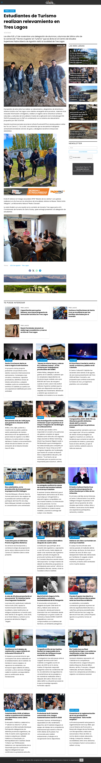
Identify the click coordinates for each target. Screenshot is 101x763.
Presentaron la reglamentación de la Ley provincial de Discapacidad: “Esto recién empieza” (82, 716)
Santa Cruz (10, 417)
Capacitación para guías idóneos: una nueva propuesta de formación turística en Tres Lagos (34, 312)
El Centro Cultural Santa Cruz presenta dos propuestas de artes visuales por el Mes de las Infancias (81, 490)
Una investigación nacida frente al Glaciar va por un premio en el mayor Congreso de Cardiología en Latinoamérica (50, 424)
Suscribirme (83, 151)
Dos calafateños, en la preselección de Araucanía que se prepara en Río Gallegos (17, 489)
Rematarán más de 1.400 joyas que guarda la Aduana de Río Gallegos (17, 423)
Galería (59, 46)
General (9, 593)
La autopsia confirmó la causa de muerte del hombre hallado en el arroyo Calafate (49, 487)
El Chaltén (42, 646)
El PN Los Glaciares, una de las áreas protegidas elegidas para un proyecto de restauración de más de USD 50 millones (79, 57)
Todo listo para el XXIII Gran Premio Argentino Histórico (16, 542)
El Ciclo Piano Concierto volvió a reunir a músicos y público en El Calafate (82, 365)
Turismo (9, 360)
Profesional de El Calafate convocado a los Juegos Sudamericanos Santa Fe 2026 (49, 715)
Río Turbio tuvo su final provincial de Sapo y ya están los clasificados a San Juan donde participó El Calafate (82, 652)
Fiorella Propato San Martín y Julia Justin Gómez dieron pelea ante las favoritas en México (82, 598)
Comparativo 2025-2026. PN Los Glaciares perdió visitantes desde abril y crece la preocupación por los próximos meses (82, 423)
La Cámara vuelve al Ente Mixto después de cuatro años (49, 542)
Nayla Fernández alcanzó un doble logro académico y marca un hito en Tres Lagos (34, 330)
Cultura (73, 360)
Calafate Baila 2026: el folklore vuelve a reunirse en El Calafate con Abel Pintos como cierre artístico (17, 716)
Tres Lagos (9, 11)
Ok (81, 760)
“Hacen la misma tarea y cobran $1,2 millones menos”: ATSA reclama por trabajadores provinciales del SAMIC (50, 366)
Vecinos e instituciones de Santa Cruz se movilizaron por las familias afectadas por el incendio (81, 313)
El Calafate (42, 360)
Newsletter (75, 143)
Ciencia (40, 417)
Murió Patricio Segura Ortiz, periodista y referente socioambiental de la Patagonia (50, 598)
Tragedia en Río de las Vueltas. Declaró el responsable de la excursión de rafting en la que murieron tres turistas (49, 652)
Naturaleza (42, 593)
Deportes (9, 483)
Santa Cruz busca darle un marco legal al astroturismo (16, 364)
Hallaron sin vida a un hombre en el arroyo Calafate (82, 542)
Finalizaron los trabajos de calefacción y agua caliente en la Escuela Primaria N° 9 (17, 651)
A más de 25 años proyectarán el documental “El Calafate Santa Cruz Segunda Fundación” (18, 598)
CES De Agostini (15, 265)
